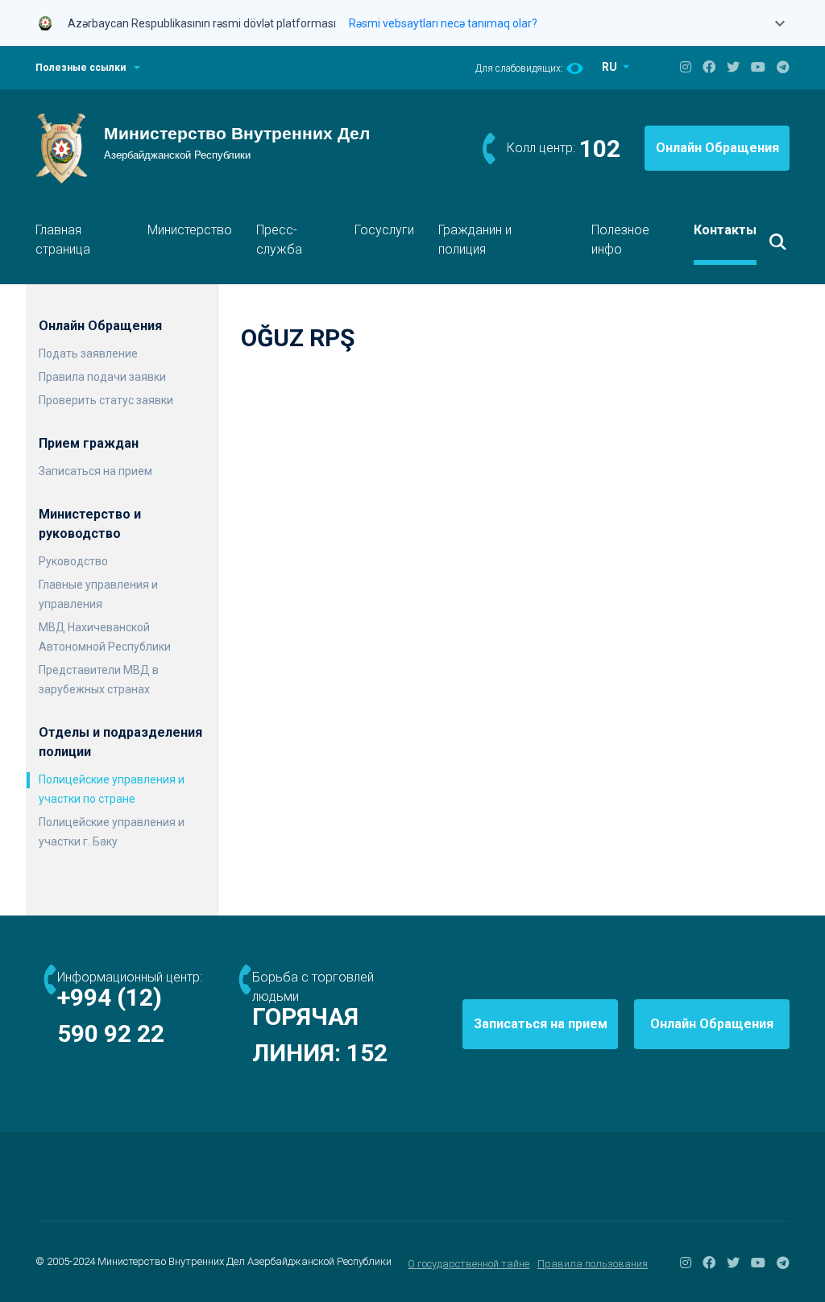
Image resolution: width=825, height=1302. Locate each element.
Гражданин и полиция (475, 239)
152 (367, 1053)
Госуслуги (384, 230)
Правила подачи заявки (102, 376)
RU (611, 66)
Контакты (725, 230)
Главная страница (62, 239)
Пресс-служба (279, 239)
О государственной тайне (468, 1264)
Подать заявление (88, 353)
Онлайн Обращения (717, 147)
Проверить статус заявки (106, 400)
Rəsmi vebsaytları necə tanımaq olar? (443, 23)
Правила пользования (592, 1264)
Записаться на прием (95, 471)
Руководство (73, 561)
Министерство (189, 230)
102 (599, 148)
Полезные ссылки (80, 67)
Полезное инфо (620, 239)
